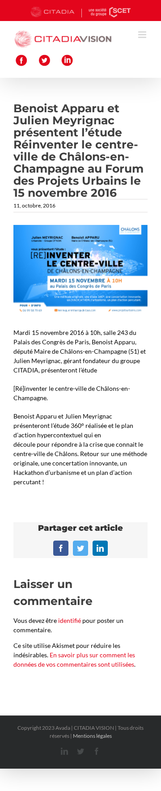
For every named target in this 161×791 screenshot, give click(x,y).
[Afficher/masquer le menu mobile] (143, 34)
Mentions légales (92, 735)
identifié (69, 620)
